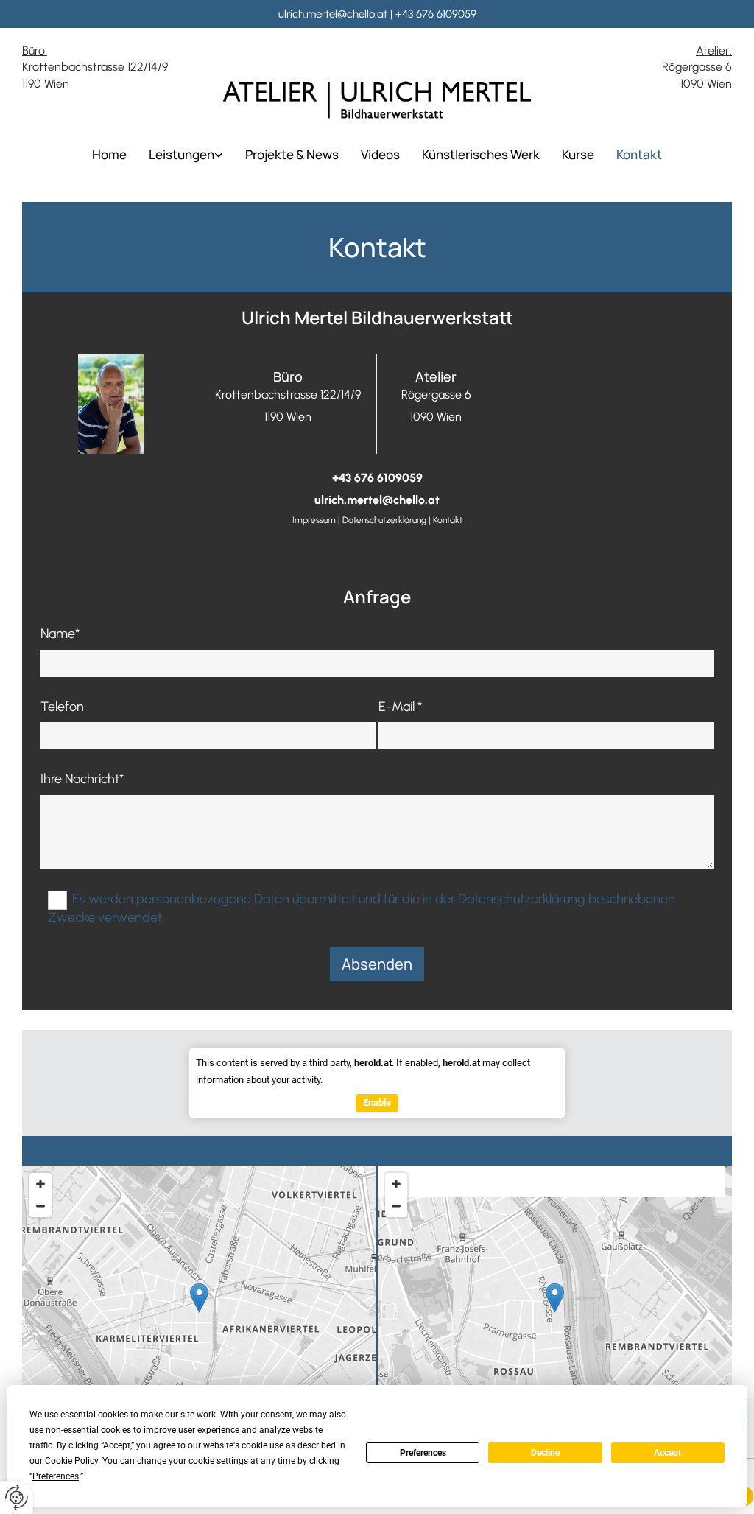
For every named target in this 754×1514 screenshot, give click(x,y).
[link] (186, 154)
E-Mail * (400, 707)
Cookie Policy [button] (71, 1461)
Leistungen (181, 154)
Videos (380, 154)
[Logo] (377, 101)
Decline (545, 1453)
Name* (60, 634)
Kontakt (639, 154)
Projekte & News (292, 154)
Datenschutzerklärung (384, 520)
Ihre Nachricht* (82, 779)
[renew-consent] (16, 1497)
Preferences (423, 1453)
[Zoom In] (40, 1184)
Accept (667, 1453)
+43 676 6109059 (435, 14)
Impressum (314, 520)
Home (109, 154)
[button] (199, 1298)
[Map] (199, 1313)
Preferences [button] (55, 1476)
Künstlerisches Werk (481, 154)
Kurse (578, 154)
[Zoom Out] (40, 1206)
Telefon (62, 707)
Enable (377, 1102)
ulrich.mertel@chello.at (332, 14)
